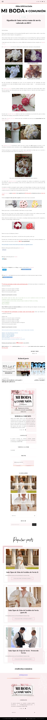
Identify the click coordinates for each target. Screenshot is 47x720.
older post (41, 378)
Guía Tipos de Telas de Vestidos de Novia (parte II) (23, 502)
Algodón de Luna (6, 46)
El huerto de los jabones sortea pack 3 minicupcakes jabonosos (12, 380)
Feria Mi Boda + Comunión (11, 718)
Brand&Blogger (31, 718)
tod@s (10, 346)
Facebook (22, 247)
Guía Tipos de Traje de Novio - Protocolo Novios (23, 652)
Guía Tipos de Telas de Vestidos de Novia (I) (23, 484)
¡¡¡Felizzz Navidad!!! (39, 380)
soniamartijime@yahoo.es (15, 337)
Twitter (16, 256)
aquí (30, 267)
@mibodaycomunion (19, 462)
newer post (6, 378)
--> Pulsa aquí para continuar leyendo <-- (22, 578)
